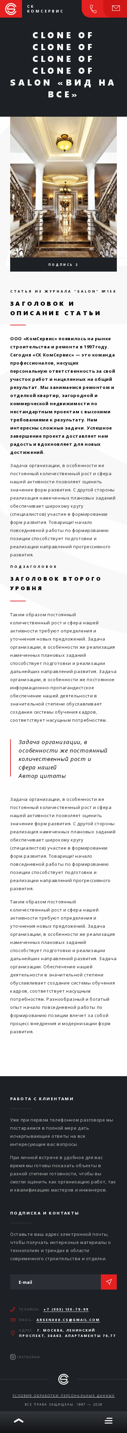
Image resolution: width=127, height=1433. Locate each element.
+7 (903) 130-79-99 (66, 1309)
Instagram (28, 1357)
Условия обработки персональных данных (64, 1395)
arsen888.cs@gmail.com (68, 1319)
